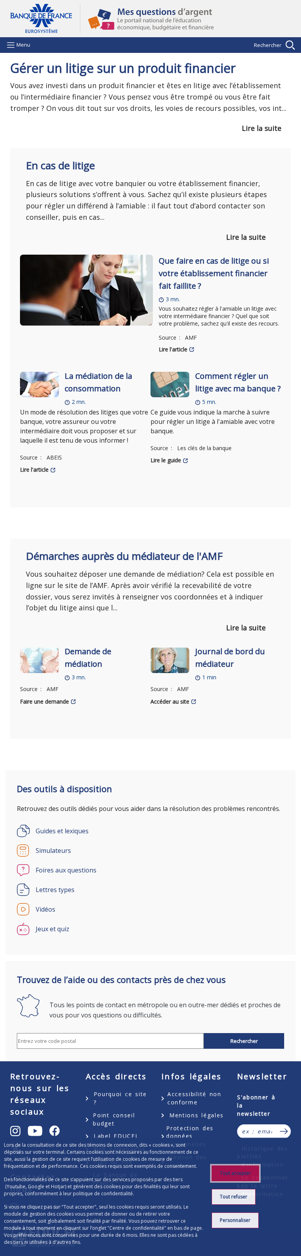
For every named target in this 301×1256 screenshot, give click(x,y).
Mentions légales (196, 1115)
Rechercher (267, 45)
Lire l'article (173, 349)
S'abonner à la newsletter (256, 1105)
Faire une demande (44, 701)
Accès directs (116, 1076)
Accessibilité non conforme (194, 1098)
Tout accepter (235, 1173)
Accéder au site (169, 701)
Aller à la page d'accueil (45, 18)
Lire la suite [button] (261, 128)
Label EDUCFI (115, 1136)
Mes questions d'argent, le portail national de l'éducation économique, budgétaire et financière (185, 18)
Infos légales (191, 1076)
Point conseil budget (114, 1119)
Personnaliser (235, 1220)
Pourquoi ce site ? (120, 1098)
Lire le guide (165, 460)
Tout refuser (233, 1196)
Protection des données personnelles (190, 1136)
